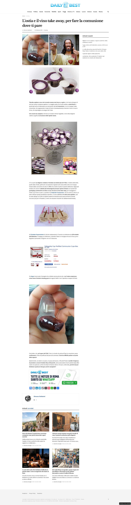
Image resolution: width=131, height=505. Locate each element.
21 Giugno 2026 (37, 481)
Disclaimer (39, 493)
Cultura (78, 11)
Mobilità (54, 11)
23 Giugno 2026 (67, 443)
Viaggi (64, 11)
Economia (47, 11)
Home (23, 16)
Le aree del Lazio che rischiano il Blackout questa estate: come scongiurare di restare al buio (35, 471)
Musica (101, 11)
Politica (36, 11)
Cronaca (29, 11)
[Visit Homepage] (65, 5)
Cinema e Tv (71, 11)
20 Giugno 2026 (67, 481)
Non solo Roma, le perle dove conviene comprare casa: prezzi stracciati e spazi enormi (34, 435)
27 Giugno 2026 (37, 445)
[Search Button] (108, 12)
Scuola (95, 11)
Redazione (24, 493)
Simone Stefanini (28, 30)
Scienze (89, 11)
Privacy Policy (32, 493)
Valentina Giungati (28, 445)
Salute (41, 11)
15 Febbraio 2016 (38, 30)
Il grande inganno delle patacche (91, 53)
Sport (59, 11)
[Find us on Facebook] (108, 499)
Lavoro (84, 11)
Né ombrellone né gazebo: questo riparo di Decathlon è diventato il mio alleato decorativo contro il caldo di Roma (65, 471)
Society (27, 16)
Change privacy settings (125, 503)
